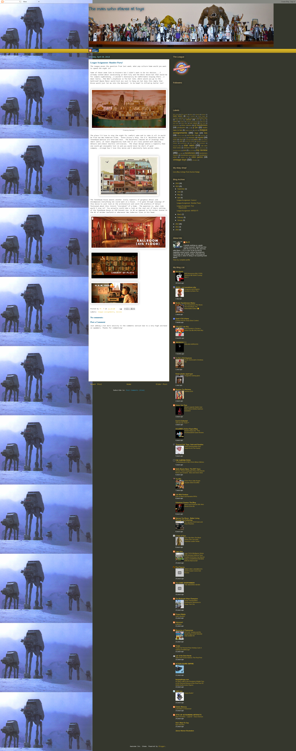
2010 (177, 230)
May (179, 195)
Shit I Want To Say (182, 723)
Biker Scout (184, 118)
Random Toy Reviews (183, 389)
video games (197, 157)
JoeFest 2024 (188, 391)
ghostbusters (181, 127)
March (179, 214)
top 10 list (191, 150)
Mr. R (188, 242)
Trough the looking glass (192, 376)
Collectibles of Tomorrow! (183, 709)
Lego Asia (179, 551)
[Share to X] (129, 309)
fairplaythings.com (182, 679)
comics (175, 121)
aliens (191, 114)
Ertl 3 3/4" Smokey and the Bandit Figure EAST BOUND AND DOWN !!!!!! (193, 634)
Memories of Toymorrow (184, 630)
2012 (177, 224)
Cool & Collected (182, 421)
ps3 (176, 141)
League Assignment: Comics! (186, 200)
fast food (202, 123)
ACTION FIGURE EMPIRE (185, 664)
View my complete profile (181, 260)
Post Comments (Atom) (135, 390)
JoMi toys (179, 691)
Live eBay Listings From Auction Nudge (186, 172)
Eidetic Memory (181, 707)
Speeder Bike (177, 145)
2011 (177, 227)
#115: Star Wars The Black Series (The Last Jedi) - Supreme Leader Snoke (192, 539)
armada (197, 114)
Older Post (161, 384)
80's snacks (184, 114)
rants (180, 141)
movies (119, 312)
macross (203, 135)
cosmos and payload (192, 121)
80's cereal (176, 114)
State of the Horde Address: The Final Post (189, 657)
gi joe (195, 127)
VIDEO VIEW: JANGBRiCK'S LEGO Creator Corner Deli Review (193, 571)
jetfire (196, 130)
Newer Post (96, 384)
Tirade (178, 646)
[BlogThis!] (127, 309)
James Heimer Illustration (185, 731)
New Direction (180, 725)
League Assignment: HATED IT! (187, 211)
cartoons (188, 120)
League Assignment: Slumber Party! (189, 203)
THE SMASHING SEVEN (192, 585)
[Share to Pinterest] (134, 309)
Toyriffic (178, 479)
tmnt (184, 150)
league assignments (106, 312)
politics (195, 139)
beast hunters (191, 116)
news (181, 139)
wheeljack (194, 160)
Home (129, 384)
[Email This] (125, 309)
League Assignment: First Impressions (185, 207)
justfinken (179, 624)
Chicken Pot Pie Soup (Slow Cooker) (187, 320)
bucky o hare (203, 118)
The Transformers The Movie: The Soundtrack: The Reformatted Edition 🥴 (193, 306)
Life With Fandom (182, 494)
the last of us (201, 147)
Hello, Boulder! (180, 616)
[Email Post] (121, 309)
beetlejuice (176, 118)
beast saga (201, 116)
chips (203, 119)
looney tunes (180, 135)
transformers (190, 153)
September (181, 189)
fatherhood (176, 125)
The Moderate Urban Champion (187, 599)
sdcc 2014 (193, 143)
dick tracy (175, 123)
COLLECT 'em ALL (182, 327)
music (175, 139)
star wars (189, 145)
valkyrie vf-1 (184, 157)
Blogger (162, 746)
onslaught (188, 139)
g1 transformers (200, 125)
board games (193, 118)
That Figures (180, 567)
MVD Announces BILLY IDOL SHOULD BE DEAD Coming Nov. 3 (193, 275)
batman (203, 114)
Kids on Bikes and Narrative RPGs (186, 496)
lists (205, 133)
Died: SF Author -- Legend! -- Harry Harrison (189, 717)
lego (196, 133)
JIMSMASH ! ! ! (181, 342)
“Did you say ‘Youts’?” (182, 423)
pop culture (204, 139)
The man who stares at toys (116, 9)
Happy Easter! (188, 693)
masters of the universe (179, 137)
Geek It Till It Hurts (182, 319)
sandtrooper (183, 143)
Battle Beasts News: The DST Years (188, 469)
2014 (177, 183)
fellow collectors (186, 125)
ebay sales (184, 123)
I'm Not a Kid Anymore (184, 358)
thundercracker (177, 150)
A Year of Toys (181, 536)
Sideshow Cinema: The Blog (186, 502)
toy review (201, 150)
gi (189, 127)
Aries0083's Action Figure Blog (187, 429)
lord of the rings (192, 135)
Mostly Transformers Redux (185, 303)
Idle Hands (179, 271)
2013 (177, 186)
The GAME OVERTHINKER (185, 583)
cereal (197, 119)
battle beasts (177, 116)
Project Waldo (181, 614)
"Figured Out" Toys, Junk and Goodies (189, 444)
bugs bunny (179, 119)
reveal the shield (189, 141)
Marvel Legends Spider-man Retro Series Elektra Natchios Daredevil (193, 409)
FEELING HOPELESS (191, 344)
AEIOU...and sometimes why (186, 287)
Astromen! (179, 622)
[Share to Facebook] (132, 309)
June (179, 192)
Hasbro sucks (189, 130)
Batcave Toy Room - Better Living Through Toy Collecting (187, 519)
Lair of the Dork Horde (183, 656)
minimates (191, 137)
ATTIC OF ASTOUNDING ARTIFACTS (189, 715)
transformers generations (189, 155)
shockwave (202, 143)
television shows (189, 147)
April (179, 198)
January (180, 220)
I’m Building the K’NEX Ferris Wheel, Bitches (190, 462)
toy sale (180, 153)
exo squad (193, 123)
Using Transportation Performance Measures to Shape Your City (192, 602)
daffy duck (203, 121)
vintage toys (180, 159)
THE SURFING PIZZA (183, 460)
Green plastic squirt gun (184, 374)
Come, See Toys (181, 405)
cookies (182, 121)
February (180, 217)
